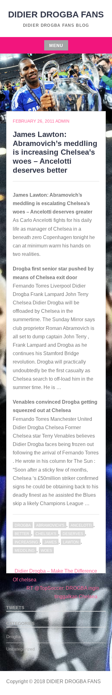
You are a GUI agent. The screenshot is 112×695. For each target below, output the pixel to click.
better (22, 534)
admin (62, 121)
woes (46, 550)
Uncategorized (20, 648)
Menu (56, 45)
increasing (26, 542)
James (50, 542)
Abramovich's (50, 525)
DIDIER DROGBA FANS (56, 14)
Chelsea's (45, 534)
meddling (25, 550)
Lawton (71, 542)
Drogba (23, 525)
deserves (73, 534)
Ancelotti (81, 525)
